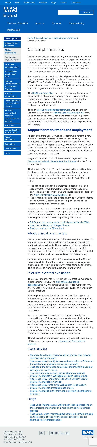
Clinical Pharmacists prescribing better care (52, 388)
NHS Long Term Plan (42, 93)
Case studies (10, 148)
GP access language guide (11, 65)
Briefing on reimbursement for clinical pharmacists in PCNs (59, 222)
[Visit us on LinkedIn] (62, 434)
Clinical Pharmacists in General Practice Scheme (52, 161)
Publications (29, 2)
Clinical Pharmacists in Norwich (46, 382)
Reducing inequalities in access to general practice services (12, 115)
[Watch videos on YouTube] (67, 434)
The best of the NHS (17, 23)
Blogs (53, 2)
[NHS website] (87, 438)
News (17, 2)
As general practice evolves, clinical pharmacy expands (57, 373)
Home (8, 2)
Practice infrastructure (11, 94)
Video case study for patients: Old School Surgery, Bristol (58, 379)
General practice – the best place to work (12, 103)
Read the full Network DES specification (50, 225)
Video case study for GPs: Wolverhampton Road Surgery (58, 385)
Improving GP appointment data (11, 74)
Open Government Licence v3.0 (18, 442)
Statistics (43, 2)
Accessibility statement (14, 439)
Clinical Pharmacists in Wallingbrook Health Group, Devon (59, 376)
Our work (56, 23)
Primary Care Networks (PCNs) (68, 112)
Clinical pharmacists (10, 51)
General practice (12, 38)
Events (63, 2)
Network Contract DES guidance (50, 195)
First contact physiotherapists (12, 58)
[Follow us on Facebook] (51, 434)
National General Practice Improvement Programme (12, 85)
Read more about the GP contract (47, 228)
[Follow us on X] (46, 434)
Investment (10, 125)
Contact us (75, 2)
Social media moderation (15, 437)
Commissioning (76, 23)
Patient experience (10, 138)
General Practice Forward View (12, 131)
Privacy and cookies (13, 434)
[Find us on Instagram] (57, 434)
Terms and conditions (13, 431)
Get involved (13, 30)
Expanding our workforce (11, 44)
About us (39, 23)
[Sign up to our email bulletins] (41, 434)
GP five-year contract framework (53, 110)
